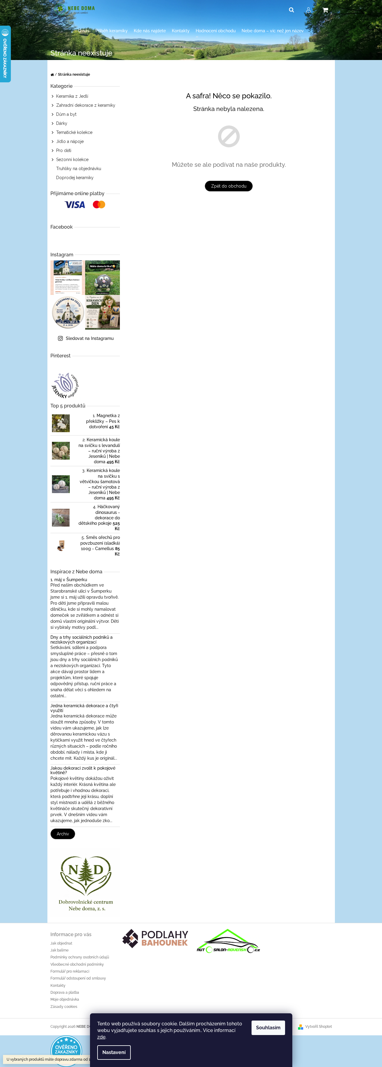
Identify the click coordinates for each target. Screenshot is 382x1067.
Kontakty (58, 985)
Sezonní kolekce (72, 159)
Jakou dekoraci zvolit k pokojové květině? (82, 770)
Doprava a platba (64, 992)
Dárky (61, 123)
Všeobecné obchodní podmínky (77, 964)
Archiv (63, 833)
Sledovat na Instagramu (90, 338)
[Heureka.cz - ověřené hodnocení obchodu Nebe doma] (66, 1050)
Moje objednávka (64, 999)
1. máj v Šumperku (68, 580)
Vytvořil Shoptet (318, 1026)
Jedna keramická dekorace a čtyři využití (84, 708)
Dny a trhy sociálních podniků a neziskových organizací (81, 639)
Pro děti (63, 150)
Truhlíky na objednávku (78, 168)
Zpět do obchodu (228, 186)
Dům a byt (66, 114)
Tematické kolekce (74, 132)
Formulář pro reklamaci (69, 971)
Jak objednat (61, 943)
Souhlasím (268, 1028)
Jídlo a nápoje (70, 141)
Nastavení (114, 1052)
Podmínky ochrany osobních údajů (79, 957)
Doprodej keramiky (75, 177)
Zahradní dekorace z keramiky (85, 105)
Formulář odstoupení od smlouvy (78, 978)
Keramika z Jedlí (72, 96)
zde (101, 1037)
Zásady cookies (63, 1007)
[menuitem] (83, 31)
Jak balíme (59, 950)
